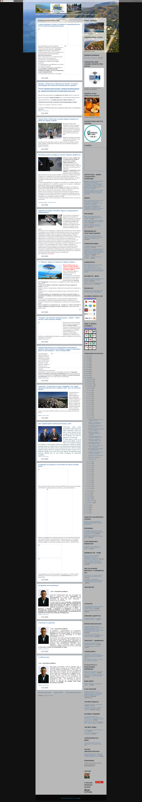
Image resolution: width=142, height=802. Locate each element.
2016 (87, 375)
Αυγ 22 (90, 406)
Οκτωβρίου (90, 383)
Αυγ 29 (90, 392)
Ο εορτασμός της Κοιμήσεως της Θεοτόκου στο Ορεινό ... (95, 452)
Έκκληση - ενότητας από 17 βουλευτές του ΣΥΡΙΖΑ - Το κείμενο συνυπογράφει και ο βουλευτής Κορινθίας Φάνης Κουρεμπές (58, 84)
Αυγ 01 (90, 488)
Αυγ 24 (90, 402)
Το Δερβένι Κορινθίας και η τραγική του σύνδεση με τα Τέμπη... (93, 619)
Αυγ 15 (90, 461)
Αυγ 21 (90, 408)
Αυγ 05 (90, 480)
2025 (87, 358)
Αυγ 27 (90, 396)
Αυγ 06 (90, 479)
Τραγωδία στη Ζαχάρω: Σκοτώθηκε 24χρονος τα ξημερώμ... (94, 433)
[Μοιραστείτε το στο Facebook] (46, 78)
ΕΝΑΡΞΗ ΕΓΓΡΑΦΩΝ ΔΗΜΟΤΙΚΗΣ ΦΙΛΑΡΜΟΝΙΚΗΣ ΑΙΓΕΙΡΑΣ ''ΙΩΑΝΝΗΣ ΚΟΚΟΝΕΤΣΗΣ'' (93, 523)
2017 (87, 373)
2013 (87, 507)
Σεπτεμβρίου (90, 385)
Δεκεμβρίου (90, 379)
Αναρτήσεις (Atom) (48, 695)
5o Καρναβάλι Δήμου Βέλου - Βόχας (92, 267)
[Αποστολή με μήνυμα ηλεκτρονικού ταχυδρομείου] (42, 78)
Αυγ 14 (90, 463)
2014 (87, 505)
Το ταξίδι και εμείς (43, 657)
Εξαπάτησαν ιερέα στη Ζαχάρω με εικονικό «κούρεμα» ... (96, 429)
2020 (87, 367)
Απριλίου (89, 496)
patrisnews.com (52, 202)
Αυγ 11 (90, 469)
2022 (87, 363)
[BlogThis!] (43, 78)
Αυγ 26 (90, 398)
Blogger (78, 798)
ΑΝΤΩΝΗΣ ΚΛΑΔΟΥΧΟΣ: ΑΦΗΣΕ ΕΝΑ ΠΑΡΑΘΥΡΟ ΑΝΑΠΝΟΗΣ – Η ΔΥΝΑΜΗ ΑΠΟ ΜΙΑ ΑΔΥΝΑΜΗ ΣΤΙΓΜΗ (93, 755)
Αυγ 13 (90, 465)
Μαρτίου (89, 498)
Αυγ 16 (90, 417)
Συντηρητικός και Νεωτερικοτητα (48, 585)
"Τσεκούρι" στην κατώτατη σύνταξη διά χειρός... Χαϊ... (94, 440)
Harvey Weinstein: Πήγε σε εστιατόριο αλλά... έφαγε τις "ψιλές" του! (93, 265)
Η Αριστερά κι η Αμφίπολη (46, 623)
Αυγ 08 (90, 475)
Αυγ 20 (90, 410)
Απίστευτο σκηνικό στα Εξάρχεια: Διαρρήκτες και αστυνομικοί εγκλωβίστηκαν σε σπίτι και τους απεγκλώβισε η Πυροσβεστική (92, 557)
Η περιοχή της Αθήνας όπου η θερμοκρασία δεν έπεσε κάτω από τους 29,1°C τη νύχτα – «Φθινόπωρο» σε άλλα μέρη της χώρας (94, 718)
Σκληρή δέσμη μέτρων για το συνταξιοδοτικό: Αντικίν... (94, 443)
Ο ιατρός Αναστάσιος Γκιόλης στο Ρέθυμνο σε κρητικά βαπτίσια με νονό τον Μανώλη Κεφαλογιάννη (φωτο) (59, 25)
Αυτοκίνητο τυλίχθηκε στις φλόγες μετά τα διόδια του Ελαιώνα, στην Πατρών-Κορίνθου (94, 280)
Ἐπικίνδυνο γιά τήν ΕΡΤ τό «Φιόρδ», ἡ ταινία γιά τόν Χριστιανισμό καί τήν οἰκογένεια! (93, 708)
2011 (87, 511)
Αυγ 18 (90, 413)
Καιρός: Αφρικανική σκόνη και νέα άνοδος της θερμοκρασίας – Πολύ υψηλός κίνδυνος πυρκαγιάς (93, 607)
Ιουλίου (89, 491)
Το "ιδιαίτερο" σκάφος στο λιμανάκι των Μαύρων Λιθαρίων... (57, 262)
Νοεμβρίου (89, 381)
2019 (87, 369)
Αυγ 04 (90, 482)
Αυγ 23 (90, 404)
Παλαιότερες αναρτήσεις (73, 692)
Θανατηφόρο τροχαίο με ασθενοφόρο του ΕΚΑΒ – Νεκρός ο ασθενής (94, 722)
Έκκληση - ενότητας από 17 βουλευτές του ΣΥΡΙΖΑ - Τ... (95, 423)
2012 (87, 509)
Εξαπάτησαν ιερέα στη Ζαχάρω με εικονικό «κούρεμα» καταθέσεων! (59, 155)
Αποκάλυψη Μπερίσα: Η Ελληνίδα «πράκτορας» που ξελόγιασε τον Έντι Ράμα (93, 744)
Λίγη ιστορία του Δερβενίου (90, 57)
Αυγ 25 (90, 400)
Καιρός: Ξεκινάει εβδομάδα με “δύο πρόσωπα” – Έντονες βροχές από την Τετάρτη (93, 217)
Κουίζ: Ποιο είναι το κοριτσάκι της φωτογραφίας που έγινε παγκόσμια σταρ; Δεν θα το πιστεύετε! (93, 635)
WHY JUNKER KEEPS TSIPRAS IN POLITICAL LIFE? (54, 423)
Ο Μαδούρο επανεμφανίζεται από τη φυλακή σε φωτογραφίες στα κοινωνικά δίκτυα (93, 536)
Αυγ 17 (90, 415)
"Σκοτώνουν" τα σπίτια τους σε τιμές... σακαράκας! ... (95, 446)
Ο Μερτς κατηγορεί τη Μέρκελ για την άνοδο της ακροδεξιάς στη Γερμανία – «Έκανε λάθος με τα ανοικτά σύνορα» (93, 562)
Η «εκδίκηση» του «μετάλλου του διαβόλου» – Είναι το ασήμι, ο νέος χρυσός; (92, 547)
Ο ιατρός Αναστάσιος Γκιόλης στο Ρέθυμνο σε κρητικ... (96, 420)
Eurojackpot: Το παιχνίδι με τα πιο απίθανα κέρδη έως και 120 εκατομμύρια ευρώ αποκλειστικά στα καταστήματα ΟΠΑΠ (93, 656)
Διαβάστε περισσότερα (43, 110)
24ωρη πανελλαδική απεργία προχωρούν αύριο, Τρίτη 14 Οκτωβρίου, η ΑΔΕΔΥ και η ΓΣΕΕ (93, 221)
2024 (87, 360)
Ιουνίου (89, 493)
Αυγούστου (90, 386)
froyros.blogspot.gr (67, 275)
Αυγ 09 (90, 473)
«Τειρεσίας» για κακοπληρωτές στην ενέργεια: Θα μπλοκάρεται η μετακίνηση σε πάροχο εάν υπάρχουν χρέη (93, 237)
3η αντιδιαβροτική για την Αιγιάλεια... (92, 646)
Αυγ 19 (90, 412)
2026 (87, 356)
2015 (87, 377)
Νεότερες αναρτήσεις (44, 692)
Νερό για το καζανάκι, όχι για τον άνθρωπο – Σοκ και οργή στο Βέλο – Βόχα (92, 226)
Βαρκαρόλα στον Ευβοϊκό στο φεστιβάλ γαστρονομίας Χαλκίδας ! (93, 672)
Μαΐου (88, 495)
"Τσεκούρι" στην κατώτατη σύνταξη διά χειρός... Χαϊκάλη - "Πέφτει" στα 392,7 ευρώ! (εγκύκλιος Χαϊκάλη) (59, 318)
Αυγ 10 (90, 471)
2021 (87, 365)
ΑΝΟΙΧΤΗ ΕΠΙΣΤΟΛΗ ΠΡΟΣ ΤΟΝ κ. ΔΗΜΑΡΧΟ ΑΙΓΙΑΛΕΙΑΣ (92, 644)
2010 (87, 513)
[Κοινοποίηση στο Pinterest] (47, 78)
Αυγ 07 (90, 477)
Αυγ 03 (90, 484)
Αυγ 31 (90, 388)
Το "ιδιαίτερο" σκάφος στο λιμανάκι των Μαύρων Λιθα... (95, 437)
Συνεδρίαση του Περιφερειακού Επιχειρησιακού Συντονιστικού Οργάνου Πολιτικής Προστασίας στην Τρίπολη (93, 580)
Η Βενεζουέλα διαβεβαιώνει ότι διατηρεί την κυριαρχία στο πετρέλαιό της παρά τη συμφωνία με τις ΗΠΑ (93, 532)
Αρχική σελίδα (58, 692)
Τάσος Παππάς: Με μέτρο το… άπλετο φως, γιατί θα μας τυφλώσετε (93, 660)
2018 (87, 371)
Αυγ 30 (90, 390)
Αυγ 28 (90, 394)
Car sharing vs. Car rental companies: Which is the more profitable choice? (93, 576)
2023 (87, 361)
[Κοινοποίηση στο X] (44, 78)
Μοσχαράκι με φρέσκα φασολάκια (92, 610)
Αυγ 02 (90, 486)
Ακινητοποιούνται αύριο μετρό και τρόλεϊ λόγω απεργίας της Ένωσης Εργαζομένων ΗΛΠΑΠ (94, 270)
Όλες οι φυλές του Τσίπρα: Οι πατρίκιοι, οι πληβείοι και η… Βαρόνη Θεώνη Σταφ (94, 675)
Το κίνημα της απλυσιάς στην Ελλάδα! (93, 704)
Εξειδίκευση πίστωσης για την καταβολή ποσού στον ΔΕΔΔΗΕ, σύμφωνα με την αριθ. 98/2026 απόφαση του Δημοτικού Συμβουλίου (93, 192)
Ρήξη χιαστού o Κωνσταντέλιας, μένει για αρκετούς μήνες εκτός (93, 283)
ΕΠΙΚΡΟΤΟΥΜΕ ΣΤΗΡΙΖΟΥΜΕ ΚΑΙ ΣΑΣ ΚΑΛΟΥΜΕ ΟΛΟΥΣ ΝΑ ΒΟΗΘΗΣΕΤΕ (93, 291)
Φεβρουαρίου (90, 500)
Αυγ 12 (90, 467)
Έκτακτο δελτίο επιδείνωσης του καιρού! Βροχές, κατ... (95, 426)
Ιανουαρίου (90, 502)
